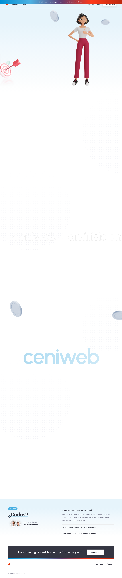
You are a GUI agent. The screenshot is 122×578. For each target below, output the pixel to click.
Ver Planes (78, 2)
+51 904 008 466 (94, 4)
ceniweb (15, 4)
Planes (24, 4)
